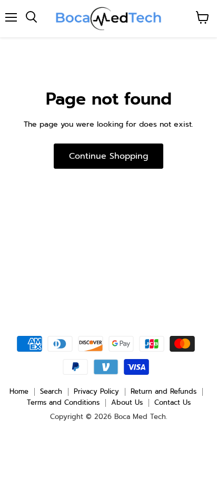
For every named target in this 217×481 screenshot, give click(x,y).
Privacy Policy (96, 391)
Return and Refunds (163, 391)
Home (18, 391)
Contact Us (172, 402)
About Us (127, 402)
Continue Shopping (108, 156)
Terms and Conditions (63, 402)
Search (51, 391)
